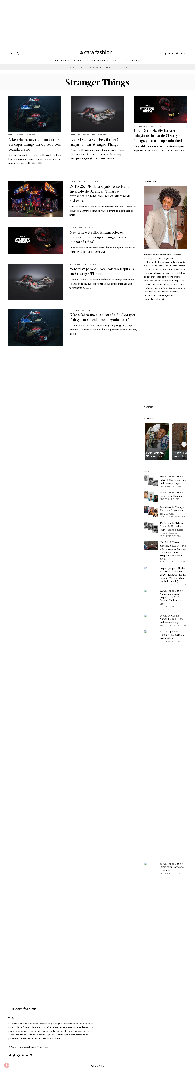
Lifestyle (96, 182)
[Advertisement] (91, 21)
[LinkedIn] (181, 53)
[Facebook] (165, 53)
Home (71, 67)
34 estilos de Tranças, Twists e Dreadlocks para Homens (172, 510)
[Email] (185, 53)
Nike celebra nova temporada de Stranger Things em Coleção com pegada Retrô (34, 144)
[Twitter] (169, 53)
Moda (82, 67)
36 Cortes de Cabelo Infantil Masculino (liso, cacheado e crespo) (173, 480)
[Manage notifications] (6, 1065)
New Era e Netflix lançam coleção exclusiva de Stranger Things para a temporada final (158, 136)
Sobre (109, 67)
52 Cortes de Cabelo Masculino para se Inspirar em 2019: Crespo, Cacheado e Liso (171, 597)
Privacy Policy (97, 1066)
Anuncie (122, 67)
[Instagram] (173, 53)
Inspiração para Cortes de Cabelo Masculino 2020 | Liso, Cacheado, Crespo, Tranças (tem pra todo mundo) (173, 575)
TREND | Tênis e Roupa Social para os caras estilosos (172, 635)
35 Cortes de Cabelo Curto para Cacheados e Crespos (172, 867)
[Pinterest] (177, 53)
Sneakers (95, 67)
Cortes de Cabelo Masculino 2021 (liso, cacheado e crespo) (172, 619)
